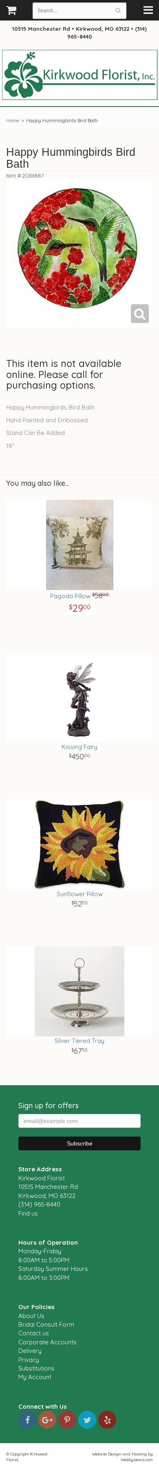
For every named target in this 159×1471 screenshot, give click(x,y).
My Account (34, 1377)
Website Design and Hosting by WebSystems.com (122, 1456)
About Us (31, 1316)
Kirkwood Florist (79, 75)
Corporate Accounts (47, 1342)
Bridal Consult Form (46, 1324)
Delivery (30, 1351)
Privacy (28, 1360)
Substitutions (36, 1368)
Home (12, 120)
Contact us (33, 1333)
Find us (28, 1213)
